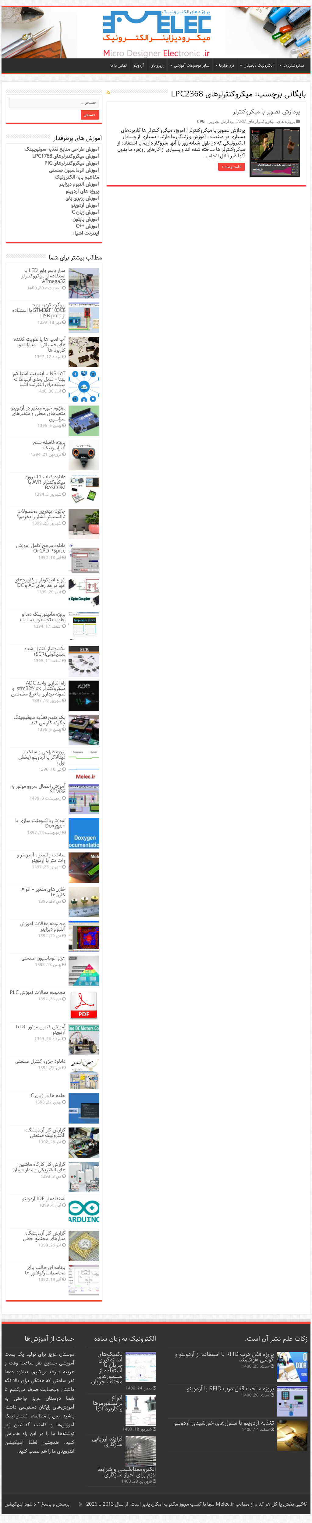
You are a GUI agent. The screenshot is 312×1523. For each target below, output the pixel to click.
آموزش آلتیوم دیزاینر (79, 184)
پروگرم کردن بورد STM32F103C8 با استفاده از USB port (39, 310)
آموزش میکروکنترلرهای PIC (71, 163)
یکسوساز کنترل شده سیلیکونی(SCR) (45, 651)
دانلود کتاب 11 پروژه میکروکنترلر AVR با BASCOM (45, 482)
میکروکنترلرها (293, 65)
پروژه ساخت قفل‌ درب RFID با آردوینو (230, 1389)
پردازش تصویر (222, 121)
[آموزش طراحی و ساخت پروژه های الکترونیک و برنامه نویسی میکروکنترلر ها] (156, 32)
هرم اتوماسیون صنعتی (43, 958)
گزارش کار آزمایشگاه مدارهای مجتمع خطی (44, 1236)
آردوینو (138, 65)
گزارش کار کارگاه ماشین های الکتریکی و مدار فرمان (39, 1167)
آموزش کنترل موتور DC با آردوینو (41, 1030)
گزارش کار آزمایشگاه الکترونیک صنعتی (45, 1133)
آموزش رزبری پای (82, 198)
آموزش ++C (87, 226)
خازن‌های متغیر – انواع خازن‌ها (43, 892)
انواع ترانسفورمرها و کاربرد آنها (107, 1403)
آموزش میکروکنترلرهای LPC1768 (65, 156)
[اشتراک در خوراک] (108, 92)
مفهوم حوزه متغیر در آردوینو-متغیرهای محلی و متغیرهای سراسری (38, 413)
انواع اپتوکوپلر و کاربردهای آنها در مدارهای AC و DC (40, 583)
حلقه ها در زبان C (48, 1095)
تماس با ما (118, 65)
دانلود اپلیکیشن (20, 1504)
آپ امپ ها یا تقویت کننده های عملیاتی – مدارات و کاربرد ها (40, 345)
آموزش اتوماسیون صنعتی (74, 170)
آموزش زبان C (85, 212)
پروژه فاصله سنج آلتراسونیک (49, 445)
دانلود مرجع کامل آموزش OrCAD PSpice (41, 548)
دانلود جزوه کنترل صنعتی (40, 1061)
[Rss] (80, 1504)
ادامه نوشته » (231, 167)
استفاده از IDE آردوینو (44, 1198)
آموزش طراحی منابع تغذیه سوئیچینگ (62, 149)
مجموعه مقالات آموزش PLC (38, 992)
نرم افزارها (226, 65)
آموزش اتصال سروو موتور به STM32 (38, 789)
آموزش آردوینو (85, 205)
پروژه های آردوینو (82, 191)
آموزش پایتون (86, 219)
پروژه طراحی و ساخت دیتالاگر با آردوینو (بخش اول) (42, 757)
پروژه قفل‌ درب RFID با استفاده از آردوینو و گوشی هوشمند (224, 1357)
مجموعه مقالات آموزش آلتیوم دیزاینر (43, 926)
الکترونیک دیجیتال (259, 65)
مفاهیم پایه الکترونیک (77, 177)
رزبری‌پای (157, 65)
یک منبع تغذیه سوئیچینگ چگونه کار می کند (39, 720)
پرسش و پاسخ (54, 1504)
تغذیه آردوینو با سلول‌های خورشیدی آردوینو (224, 1423)
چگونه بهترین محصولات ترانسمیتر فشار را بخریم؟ (41, 514)
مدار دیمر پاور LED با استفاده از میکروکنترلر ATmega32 (43, 276)
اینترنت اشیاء (86, 233)
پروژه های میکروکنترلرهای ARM (266, 121)
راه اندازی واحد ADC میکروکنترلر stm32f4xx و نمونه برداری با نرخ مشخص (38, 689)
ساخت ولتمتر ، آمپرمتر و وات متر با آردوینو (41, 858)
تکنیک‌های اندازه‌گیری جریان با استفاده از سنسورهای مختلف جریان (106, 1368)
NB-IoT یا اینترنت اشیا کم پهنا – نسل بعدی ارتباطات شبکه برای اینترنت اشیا (39, 379)
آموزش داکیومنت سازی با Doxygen (40, 823)
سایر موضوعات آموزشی (191, 65)
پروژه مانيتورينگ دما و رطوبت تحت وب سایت (43, 617)
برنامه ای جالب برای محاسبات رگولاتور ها (45, 1270)
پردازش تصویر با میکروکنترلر (266, 111)
